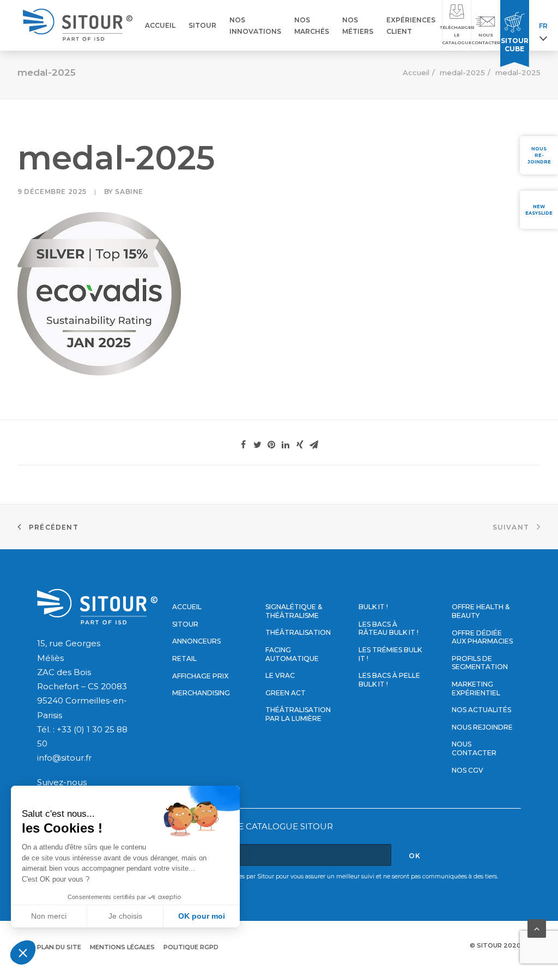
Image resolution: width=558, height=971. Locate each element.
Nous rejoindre (482, 727)
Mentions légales (122, 947)
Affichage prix (200, 676)
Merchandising (201, 693)
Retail (184, 658)
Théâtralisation (298, 632)
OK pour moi (201, 916)
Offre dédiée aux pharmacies (482, 637)
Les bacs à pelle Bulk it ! (389, 679)
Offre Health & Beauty (481, 611)
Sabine (129, 191)
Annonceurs (196, 641)
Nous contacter (474, 748)
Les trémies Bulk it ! (390, 654)
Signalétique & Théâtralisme (293, 611)
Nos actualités (481, 710)
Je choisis (125, 916)
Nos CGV (467, 770)
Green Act (285, 693)
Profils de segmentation (480, 662)
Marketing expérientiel (476, 688)
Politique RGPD (191, 947)
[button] (23, 952)
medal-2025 (462, 72)
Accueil (416, 72)
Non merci (48, 916)
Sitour (185, 624)
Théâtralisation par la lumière (298, 714)
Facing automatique (292, 654)
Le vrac (280, 675)
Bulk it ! (373, 607)
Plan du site (59, 947)
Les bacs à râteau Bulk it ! (388, 628)
